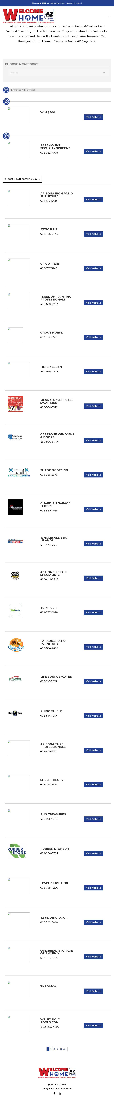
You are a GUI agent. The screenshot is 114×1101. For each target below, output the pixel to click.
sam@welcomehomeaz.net (57, 1088)
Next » (63, 1049)
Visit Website (93, 117)
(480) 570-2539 (57, 1084)
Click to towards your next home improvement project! (57, 3)
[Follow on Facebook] (54, 1093)
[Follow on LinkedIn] (60, 1093)
